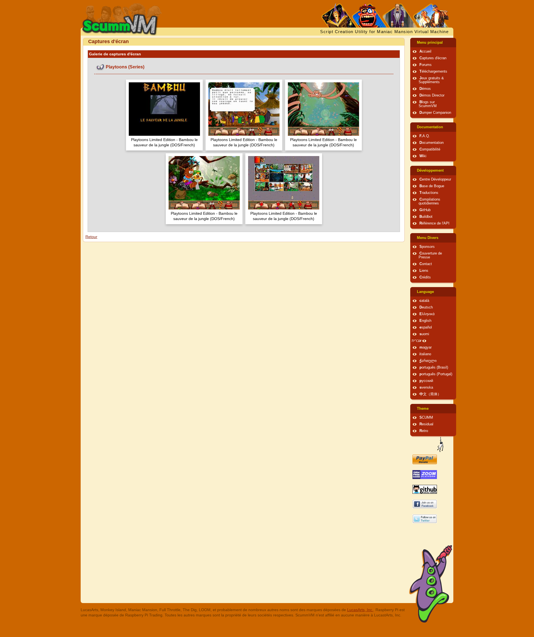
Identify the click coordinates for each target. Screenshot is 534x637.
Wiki (422, 156)
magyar (425, 347)
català (424, 301)
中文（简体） (430, 394)
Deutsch (426, 307)
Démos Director (431, 95)
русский (426, 381)
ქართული (428, 361)
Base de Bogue (431, 186)
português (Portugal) (435, 374)
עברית (416, 341)
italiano (425, 354)
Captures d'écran (432, 58)
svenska (426, 387)
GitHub (425, 210)
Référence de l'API (434, 223)
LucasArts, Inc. (360, 610)
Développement (430, 170)
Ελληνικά (427, 314)
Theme (423, 409)
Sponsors (427, 247)
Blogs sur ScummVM (428, 104)
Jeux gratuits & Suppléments (431, 80)
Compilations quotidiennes (429, 201)
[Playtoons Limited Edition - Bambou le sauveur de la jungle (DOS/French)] (164, 109)
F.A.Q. (424, 136)
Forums (425, 65)
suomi (424, 334)
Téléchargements (433, 71)
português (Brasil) (433, 367)
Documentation (430, 127)
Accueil (425, 51)
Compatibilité (429, 149)
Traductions (428, 193)
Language (425, 292)
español (425, 327)
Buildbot (425, 217)
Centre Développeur (435, 179)
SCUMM (426, 417)
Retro (423, 431)
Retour (91, 236)
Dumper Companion (435, 113)
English (425, 321)
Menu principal (430, 43)
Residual (426, 424)
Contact (425, 264)
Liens (423, 271)
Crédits (425, 277)
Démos (425, 89)
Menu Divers (427, 238)
